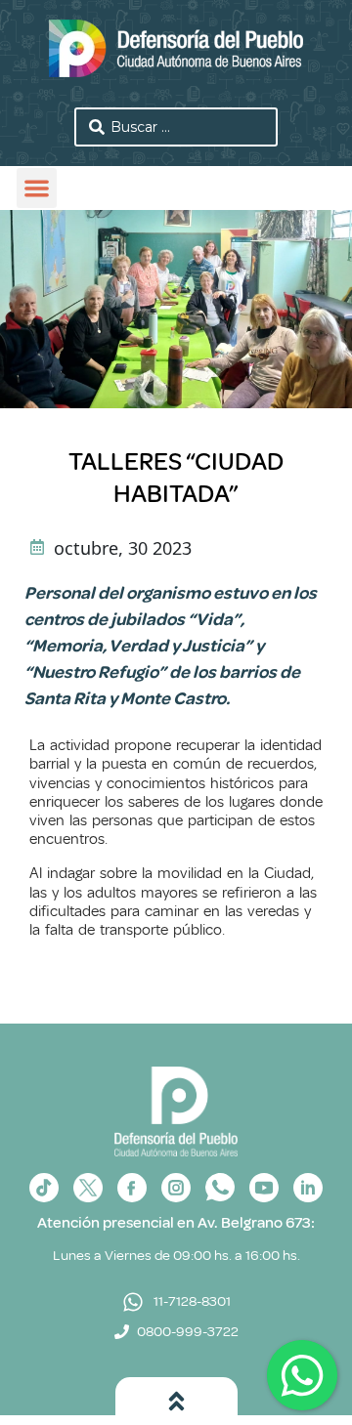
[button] (37, 188)
